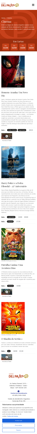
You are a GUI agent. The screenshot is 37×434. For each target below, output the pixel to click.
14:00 (20, 217)
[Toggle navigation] (33, 5)
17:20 (18, 221)
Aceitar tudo (18, 420)
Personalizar (18, 425)
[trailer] (6, 136)
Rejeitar (18, 430)
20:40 (26, 217)
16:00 (15, 351)
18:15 (31, 130)
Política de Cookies (12, 416)
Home (3, 18)
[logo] (10, 5)
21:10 (21, 351)
